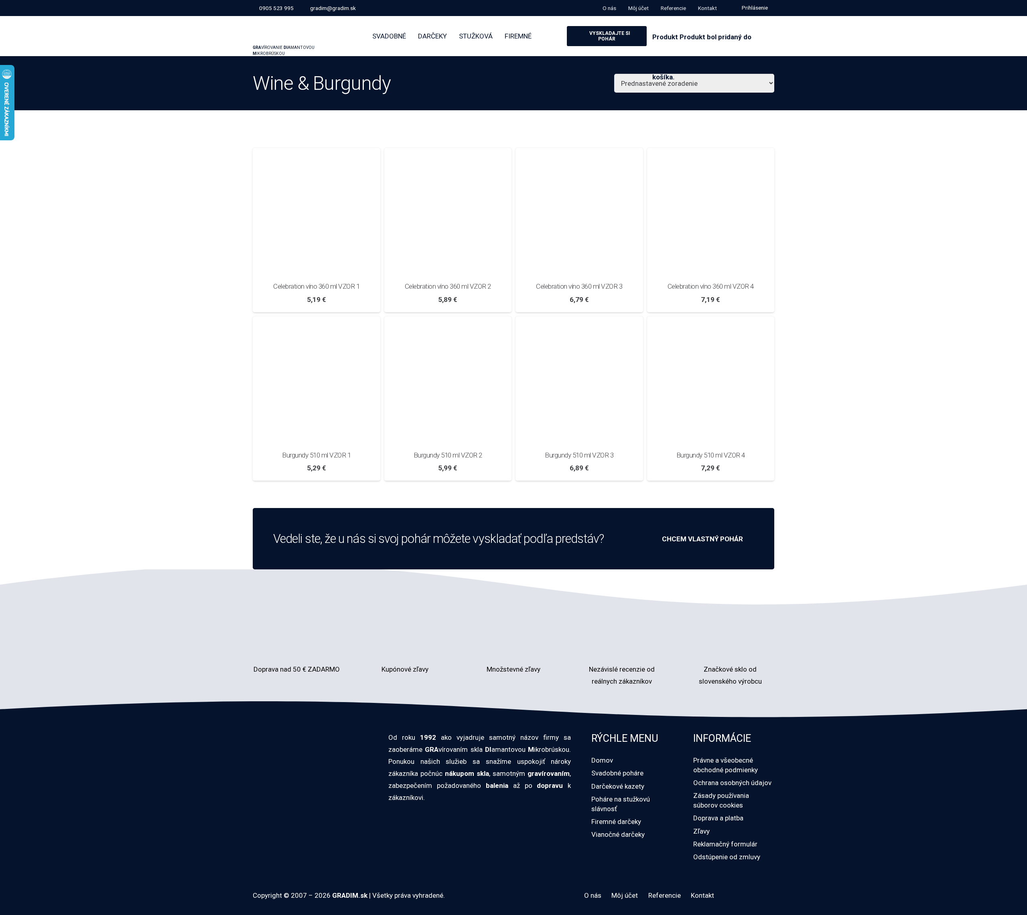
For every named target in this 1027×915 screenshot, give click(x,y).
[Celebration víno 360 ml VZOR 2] (448, 154)
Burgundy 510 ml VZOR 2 (448, 455)
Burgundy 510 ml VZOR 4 (710, 455)
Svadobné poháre (617, 773)
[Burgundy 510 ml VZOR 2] (448, 322)
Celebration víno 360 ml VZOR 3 (579, 286)
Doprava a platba (718, 818)
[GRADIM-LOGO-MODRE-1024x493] (300, 28)
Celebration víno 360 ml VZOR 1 (316, 286)
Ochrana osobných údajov (732, 783)
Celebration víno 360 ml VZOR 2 (448, 286)
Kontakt (702, 895)
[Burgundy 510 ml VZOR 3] (579, 322)
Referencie (664, 895)
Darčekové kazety (617, 786)
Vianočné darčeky (618, 834)
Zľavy (701, 831)
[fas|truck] (297, 644)
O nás (592, 895)
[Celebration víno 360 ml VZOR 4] (711, 154)
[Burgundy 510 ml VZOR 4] (711, 322)
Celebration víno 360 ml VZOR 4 (711, 286)
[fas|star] (622, 644)
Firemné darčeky (616, 822)
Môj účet (624, 895)
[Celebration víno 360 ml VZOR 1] (316, 154)
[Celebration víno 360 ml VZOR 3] (579, 154)
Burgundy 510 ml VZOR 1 (316, 455)
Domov (602, 760)
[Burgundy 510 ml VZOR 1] (316, 322)
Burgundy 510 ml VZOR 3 (579, 455)
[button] (753, 7)
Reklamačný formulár (725, 844)
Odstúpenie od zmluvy (726, 857)
